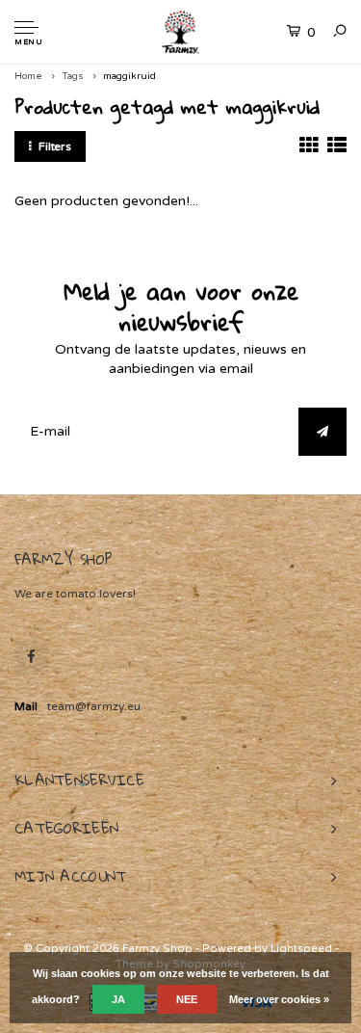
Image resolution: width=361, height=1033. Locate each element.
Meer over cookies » (279, 999)
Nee (186, 999)
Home (28, 76)
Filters (55, 146)
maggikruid (129, 76)
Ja (118, 999)
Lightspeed (301, 948)
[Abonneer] (322, 432)
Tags (73, 76)
